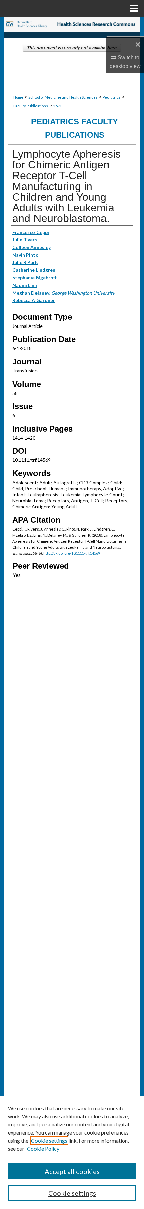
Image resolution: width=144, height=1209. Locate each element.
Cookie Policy (43, 1148)
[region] (72, 1152)
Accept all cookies (72, 1171)
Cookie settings (49, 1140)
